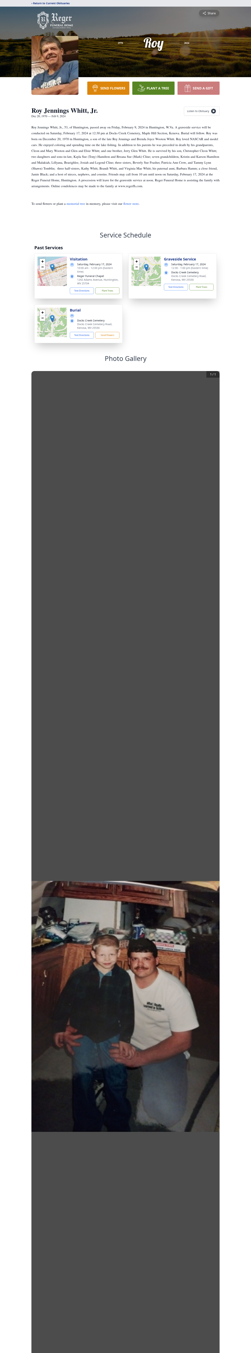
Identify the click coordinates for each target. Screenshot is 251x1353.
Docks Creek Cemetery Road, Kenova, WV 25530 (188, 277)
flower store (131, 203)
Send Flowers (107, 335)
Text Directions (81, 290)
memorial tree (76, 203)
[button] (52, 267)
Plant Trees (107, 290)
